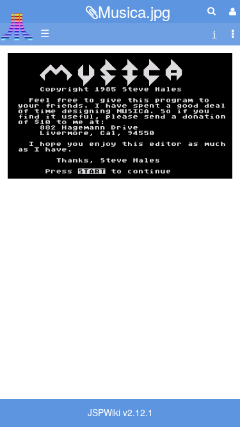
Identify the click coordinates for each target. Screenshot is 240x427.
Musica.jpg (134, 11)
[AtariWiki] (17, 22)
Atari (17, 26)
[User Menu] (231, 11)
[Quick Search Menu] (211, 10)
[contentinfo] (214, 33)
